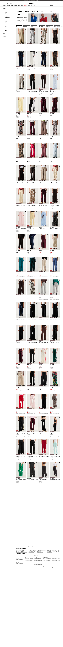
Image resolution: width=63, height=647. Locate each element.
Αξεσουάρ (12, 5)
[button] (19, 25)
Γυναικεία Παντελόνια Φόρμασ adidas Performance (53, 550)
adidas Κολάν (17, 562)
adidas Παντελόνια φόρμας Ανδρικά (20, 551)
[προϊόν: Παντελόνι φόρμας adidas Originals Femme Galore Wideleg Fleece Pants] (43, 470)
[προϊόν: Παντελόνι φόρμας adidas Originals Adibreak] (32, 105)
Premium (18, 5)
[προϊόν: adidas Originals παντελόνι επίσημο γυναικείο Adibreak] (32, 242)
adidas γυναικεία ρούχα (39, 551)
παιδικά (11, 3)
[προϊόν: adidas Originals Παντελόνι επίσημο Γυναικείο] (43, 242)
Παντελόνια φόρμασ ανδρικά (40, 552)
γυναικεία (4, 3)
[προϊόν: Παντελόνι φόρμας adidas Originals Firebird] (32, 401)
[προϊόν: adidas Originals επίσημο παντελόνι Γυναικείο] (55, 82)
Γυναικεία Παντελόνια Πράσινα (19, 558)
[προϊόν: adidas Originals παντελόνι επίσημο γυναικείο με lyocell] (21, 36)
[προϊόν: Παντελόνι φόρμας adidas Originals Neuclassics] (32, 470)
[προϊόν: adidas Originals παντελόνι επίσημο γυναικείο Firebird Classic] (55, 264)
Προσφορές (25, 5)
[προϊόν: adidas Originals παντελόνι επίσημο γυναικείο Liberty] (21, 128)
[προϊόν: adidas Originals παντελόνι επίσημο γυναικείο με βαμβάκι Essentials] (32, 82)
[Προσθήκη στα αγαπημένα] (25, 29)
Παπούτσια (8, 5)
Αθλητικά (15, 5)
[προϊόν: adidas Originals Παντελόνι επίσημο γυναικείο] (43, 59)
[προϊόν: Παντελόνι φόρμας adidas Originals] (55, 59)
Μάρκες (22, 5)
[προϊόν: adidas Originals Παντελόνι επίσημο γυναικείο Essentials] (43, 401)
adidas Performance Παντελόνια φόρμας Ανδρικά (21, 552)
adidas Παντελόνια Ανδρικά (32, 551)
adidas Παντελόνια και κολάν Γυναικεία (41, 550)
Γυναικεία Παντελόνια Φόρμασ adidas (20, 550)
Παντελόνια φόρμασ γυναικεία (32, 550)
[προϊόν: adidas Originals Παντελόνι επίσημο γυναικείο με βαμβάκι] (43, 82)
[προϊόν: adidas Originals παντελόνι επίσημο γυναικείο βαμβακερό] (55, 242)
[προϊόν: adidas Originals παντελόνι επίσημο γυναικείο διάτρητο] (55, 196)
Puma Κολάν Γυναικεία (36, 563)
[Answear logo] (31, 4)
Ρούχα (5, 5)
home (15, 3)
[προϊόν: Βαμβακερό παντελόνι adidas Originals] (55, 287)
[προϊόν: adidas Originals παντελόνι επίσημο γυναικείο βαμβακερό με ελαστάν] (21, 219)
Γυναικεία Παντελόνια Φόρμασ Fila (56, 565)
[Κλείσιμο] (59, 0)
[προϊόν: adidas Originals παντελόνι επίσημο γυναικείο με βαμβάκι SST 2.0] (43, 150)
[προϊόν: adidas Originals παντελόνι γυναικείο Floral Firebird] (32, 173)
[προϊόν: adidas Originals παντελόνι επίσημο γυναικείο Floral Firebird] (32, 128)
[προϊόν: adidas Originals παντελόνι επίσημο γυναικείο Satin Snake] (55, 36)
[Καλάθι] (59, 3)
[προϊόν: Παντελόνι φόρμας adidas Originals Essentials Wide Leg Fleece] (32, 447)
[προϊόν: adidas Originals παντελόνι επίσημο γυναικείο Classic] (21, 242)
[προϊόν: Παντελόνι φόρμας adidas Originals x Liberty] (55, 379)
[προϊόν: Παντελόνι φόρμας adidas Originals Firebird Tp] (43, 333)
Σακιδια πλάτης (30, 5)
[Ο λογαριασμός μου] (55, 3)
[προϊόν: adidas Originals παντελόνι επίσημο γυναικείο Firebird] (32, 36)
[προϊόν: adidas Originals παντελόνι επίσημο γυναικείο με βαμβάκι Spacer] (43, 128)
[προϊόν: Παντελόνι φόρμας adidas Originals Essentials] (21, 287)
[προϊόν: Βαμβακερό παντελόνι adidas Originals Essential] (55, 470)
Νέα (3, 5)
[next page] (43, 486)
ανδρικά (8, 3)
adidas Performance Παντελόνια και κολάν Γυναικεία (53, 551)
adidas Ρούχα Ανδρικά (31, 552)
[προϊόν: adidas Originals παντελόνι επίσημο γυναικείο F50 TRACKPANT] (55, 219)
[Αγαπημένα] (57, 3)
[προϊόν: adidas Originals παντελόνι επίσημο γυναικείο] (21, 82)
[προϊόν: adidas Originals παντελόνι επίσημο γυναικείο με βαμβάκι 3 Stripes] (21, 447)
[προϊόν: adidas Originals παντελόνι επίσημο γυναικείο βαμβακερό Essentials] (43, 310)
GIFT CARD (34, 5)
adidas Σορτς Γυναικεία (49, 552)
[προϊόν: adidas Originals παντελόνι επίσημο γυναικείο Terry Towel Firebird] (32, 59)
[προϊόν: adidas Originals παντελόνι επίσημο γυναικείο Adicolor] (43, 105)
